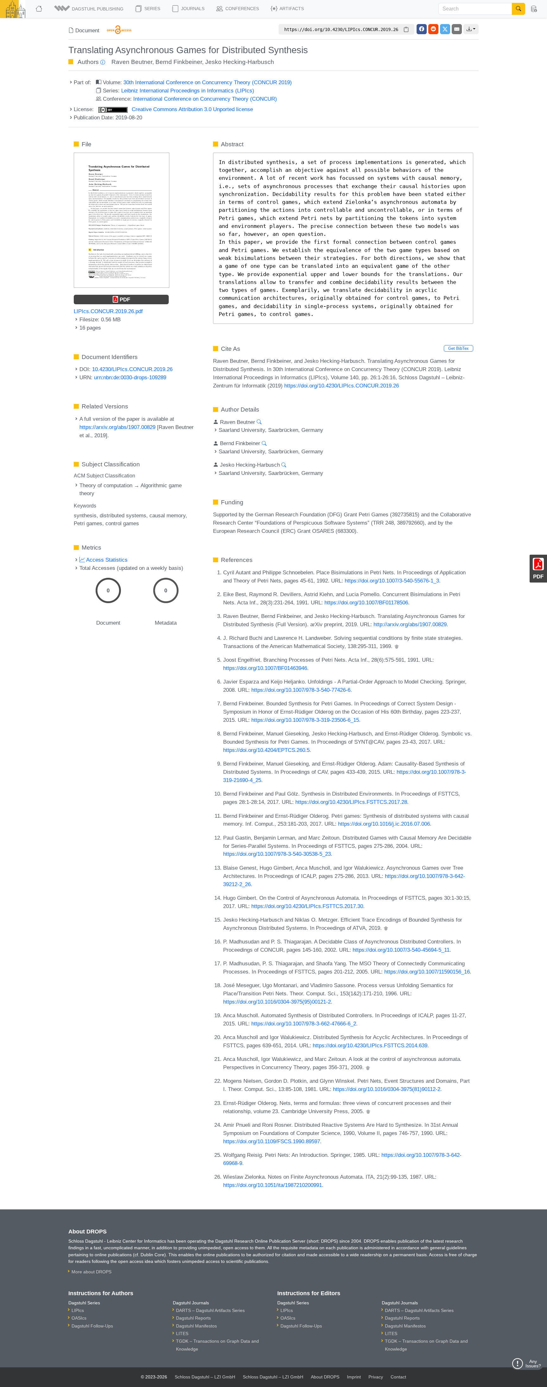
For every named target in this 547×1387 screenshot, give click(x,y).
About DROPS (325, 1376)
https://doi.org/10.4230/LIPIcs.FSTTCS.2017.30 (307, 906)
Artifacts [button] (291, 8)
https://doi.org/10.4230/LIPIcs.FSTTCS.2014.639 (370, 1045)
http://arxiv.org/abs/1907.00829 (410, 624)
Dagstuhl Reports (193, 1318)
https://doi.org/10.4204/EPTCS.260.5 (266, 750)
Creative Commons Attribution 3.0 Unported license (191, 109)
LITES (182, 1333)
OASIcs (79, 1318)
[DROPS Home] (39, 9)
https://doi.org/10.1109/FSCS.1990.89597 (271, 1141)
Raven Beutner (131, 62)
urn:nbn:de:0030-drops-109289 (130, 377)
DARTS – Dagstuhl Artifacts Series (210, 1310)
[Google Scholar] (396, 646)
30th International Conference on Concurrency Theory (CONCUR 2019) (207, 82)
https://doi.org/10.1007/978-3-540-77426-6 (300, 690)
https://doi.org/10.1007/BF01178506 (366, 602)
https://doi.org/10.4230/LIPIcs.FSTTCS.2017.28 (351, 802)
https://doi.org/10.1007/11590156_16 (427, 971)
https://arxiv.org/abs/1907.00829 (117, 427)
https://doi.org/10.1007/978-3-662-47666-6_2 (303, 1023)
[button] (89, 9)
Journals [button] (192, 8)
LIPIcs (78, 1310)
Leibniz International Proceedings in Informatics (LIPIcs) (187, 90)
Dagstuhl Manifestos (196, 1325)
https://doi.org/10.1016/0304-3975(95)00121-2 (277, 1002)
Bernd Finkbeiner (178, 62)
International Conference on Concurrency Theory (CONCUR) (205, 99)
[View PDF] (121, 220)
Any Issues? (533, 1363)
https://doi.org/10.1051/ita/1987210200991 (272, 1185)
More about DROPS (91, 1271)
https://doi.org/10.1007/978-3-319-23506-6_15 (305, 720)
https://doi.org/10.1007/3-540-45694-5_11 (401, 950)
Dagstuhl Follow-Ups (92, 1325)
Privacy (375, 1376)
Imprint (354, 1376)
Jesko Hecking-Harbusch (239, 62)
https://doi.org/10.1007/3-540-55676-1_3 (392, 580)
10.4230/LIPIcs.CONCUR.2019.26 (132, 369)
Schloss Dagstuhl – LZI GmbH (205, 1376)
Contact (398, 1376)
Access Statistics (106, 560)
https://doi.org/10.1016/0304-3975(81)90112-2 (386, 1089)
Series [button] (151, 8)
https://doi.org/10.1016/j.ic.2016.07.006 (384, 824)
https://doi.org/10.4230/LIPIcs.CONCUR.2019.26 (341, 385)
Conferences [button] (241, 8)
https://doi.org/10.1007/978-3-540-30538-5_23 (277, 854)
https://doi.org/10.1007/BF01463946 (265, 668)
